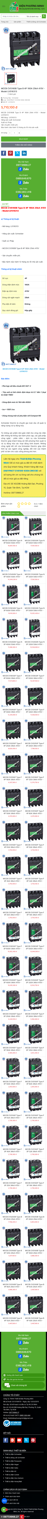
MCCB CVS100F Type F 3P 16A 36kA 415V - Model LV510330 (34, 1185)
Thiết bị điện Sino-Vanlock (14, 1478)
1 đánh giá (12, 94)
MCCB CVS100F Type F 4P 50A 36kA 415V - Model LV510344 (34, 847)
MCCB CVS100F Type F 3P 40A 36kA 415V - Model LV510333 (12, 1151)
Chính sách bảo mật (12, 1503)
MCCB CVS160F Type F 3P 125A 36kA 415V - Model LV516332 (34, 1050)
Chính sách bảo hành (12, 1496)
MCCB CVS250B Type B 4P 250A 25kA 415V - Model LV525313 (12, 1219)
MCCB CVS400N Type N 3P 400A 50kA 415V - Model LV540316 (12, 644)
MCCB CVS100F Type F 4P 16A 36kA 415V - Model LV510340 (34, 914)
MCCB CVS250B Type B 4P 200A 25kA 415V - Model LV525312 (34, 1219)
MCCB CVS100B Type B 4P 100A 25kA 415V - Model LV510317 (34, 1253)
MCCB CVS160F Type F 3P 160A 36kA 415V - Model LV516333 (12, 1050)
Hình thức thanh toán (12, 1493)
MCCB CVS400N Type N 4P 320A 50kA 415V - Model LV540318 (35, 576)
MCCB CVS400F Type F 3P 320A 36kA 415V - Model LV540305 (34, 982)
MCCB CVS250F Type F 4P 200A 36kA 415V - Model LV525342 (34, 745)
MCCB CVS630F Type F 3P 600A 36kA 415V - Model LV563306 (12, 948)
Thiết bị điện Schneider (13, 1454)
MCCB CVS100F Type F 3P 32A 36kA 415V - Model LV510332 (34, 1151)
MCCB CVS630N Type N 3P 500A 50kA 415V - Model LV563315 (35, 610)
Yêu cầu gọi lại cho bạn (15, 1379)
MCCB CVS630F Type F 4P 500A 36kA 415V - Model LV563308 (34, 678)
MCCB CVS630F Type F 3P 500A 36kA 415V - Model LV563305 (34, 948)
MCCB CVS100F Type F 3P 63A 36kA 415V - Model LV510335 (12, 1117)
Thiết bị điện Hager (12, 1464)
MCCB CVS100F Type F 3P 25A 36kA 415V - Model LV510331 (12, 1185)
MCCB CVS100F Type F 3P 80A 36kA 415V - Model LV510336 (34, 1084)
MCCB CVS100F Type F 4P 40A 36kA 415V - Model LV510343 (12, 881)
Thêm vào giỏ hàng (23, 145)
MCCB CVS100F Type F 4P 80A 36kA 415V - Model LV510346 (34, 813)
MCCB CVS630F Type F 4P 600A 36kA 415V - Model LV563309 (12, 678)
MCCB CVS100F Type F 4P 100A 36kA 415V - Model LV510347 (12, 813)
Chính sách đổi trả (11, 1500)
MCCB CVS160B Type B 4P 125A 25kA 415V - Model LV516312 (12, 1253)
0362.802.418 (23, 192)
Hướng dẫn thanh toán (15, 1375)
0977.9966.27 (23, 165)
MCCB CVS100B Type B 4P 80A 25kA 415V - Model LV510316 (12, 1286)
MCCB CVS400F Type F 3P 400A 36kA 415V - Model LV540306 (12, 982)
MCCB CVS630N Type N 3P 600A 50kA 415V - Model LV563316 (12, 610)
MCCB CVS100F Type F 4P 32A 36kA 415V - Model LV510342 (34, 881)
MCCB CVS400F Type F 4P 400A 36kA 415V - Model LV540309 (12, 712)
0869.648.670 (23, 178)
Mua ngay (23, 139)
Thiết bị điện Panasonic (13, 1461)
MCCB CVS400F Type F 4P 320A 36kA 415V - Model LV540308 (34, 712)
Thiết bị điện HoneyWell (13, 1481)
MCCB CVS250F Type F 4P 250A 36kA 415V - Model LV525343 (12, 745)
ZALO (4, 1501)
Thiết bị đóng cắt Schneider (15, 1458)
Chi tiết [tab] (5, 204)
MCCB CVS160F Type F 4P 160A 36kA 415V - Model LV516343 (12, 779)
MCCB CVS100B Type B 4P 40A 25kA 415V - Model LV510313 (34, 1320)
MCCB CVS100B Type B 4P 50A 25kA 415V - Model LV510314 (12, 1320)
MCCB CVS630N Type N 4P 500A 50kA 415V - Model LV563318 (35, 543)
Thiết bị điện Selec (11, 1468)
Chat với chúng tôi (19, 1385)
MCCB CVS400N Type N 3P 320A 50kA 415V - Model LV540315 (35, 644)
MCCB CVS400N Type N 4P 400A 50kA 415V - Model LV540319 (12, 576)
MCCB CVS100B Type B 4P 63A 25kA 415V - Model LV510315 (34, 1286)
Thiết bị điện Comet (12, 1475)
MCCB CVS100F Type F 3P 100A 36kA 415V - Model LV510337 (12, 1084)
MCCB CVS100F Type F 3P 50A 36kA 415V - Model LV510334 (34, 1117)
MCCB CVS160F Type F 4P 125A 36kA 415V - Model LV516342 (34, 779)
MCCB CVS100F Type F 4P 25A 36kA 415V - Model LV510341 (12, 914)
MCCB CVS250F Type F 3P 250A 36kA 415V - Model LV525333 (12, 1016)
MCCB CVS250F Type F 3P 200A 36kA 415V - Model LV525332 (34, 1016)
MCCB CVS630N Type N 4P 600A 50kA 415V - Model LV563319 (12, 543)
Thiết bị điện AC (10, 1471)
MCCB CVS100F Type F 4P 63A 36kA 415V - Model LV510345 (12, 847)
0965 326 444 (25, 1415)
